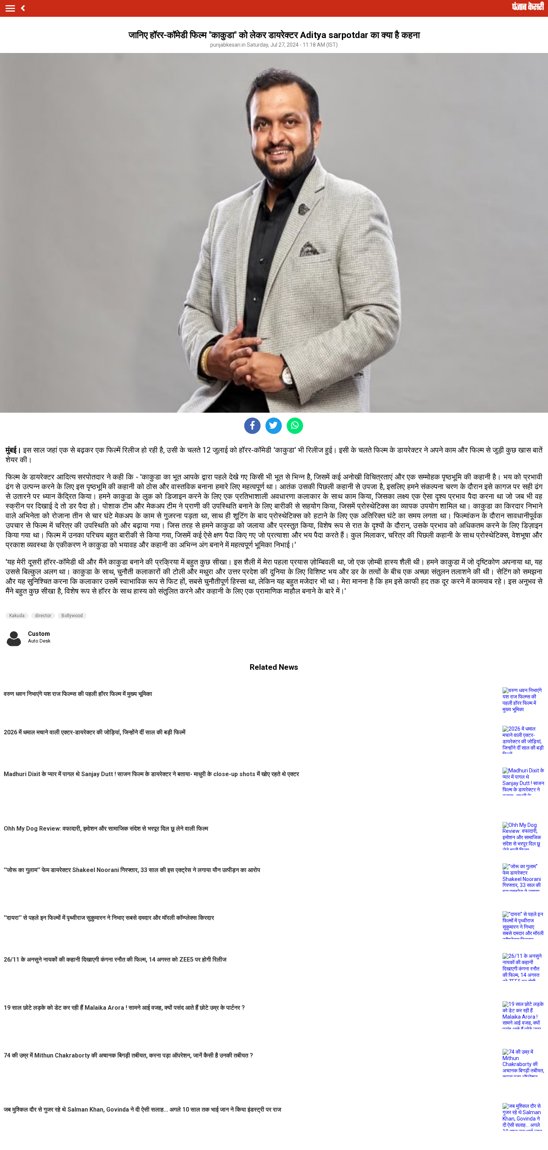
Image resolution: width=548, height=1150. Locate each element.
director (43, 615)
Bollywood (72, 615)
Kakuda (17, 615)
